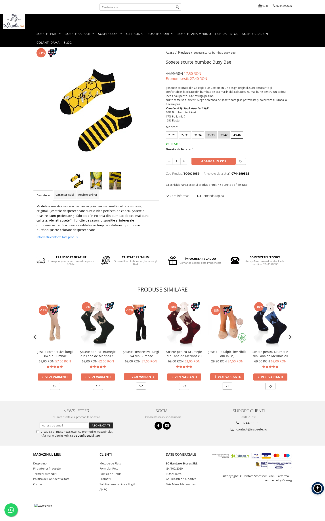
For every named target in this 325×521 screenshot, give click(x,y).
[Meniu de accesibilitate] (318, 488)
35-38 (210, 135)
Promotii (105, 479)
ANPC (103, 489)
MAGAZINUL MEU (47, 454)
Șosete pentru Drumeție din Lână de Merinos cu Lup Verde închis (98, 354)
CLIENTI (105, 454)
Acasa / (171, 52)
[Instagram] (167, 426)
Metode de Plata (110, 463)
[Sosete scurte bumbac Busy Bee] (96, 109)
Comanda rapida (212, 196)
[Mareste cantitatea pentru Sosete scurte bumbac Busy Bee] (183, 161)
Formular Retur (109, 468)
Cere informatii (179, 196)
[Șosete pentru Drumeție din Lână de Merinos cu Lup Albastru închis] (270, 324)
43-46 (237, 135)
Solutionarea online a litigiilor (118, 484)
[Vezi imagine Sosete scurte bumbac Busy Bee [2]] (115, 180)
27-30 (184, 135)
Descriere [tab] (43, 195)
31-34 (197, 135)
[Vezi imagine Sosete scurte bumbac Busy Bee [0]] (77, 180)
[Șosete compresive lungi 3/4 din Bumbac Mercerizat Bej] (54, 324)
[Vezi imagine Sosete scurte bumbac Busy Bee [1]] (96, 180)
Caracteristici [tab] (64, 195)
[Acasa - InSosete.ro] (25, 21)
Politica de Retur (110, 474)
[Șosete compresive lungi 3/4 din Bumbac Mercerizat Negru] (141, 324)
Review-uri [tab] (87, 195)
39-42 (224, 135)
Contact (38, 484)
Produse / (185, 52)
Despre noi (40, 463)
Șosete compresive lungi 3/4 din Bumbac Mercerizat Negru (141, 354)
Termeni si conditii (45, 474)
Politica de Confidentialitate (81, 436)
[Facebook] (158, 426)
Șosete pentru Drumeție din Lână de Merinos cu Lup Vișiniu (184, 354)
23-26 (171, 135)
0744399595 (251, 423)
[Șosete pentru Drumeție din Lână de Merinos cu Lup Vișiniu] (184, 324)
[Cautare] (177, 7)
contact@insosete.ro (251, 429)
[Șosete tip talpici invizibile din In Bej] (227, 324)
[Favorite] (241, 161)
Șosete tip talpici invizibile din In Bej (227, 354)
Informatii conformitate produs (57, 237)
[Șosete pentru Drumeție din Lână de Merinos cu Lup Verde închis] (97, 324)
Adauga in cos (213, 161)
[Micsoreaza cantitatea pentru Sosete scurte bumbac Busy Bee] (169, 161)
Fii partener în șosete (47, 468)
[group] (96, 109)
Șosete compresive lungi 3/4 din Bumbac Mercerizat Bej (55, 354)
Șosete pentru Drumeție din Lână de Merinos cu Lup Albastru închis (270, 354)
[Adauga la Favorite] (55, 386)
